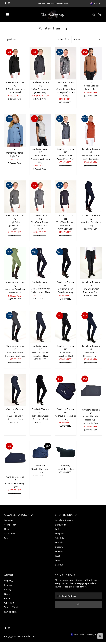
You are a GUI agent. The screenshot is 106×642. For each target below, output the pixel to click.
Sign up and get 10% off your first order (53, 3)
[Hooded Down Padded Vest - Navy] (65, 130)
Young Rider (10, 524)
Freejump (59, 533)
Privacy (7, 589)
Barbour (59, 564)
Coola (57, 560)
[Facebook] (5, 3)
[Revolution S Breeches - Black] (65, 327)
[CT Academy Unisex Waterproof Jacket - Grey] (65, 63)
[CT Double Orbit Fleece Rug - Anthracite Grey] (91, 390)
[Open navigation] (16, 14)
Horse (7, 529)
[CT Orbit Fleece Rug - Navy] (15, 457)
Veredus (59, 551)
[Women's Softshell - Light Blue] (15, 130)
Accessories (9, 533)
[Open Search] (93, 14)
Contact (7, 598)
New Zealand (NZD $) (84, 634)
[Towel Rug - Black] (65, 452)
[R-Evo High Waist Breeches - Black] (40, 390)
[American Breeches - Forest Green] (15, 263)
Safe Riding (60, 538)
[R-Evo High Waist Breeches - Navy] (15, 390)
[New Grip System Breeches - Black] (91, 263)
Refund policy (10, 611)
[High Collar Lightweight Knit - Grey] (15, 196)
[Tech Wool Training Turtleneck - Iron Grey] (40, 196)
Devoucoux (60, 524)
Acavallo (59, 542)
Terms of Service (12, 607)
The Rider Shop (29, 636)
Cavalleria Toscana (64, 520)
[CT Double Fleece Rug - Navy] (65, 390)
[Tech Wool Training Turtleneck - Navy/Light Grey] (65, 196)
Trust (57, 555)
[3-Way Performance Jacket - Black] (15, 63)
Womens (8, 520)
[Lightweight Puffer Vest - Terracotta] (91, 130)
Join (78, 604)
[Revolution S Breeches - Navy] (91, 327)
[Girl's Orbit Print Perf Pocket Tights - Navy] (40, 263)
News (7, 593)
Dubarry (59, 546)
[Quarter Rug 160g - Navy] (40, 452)
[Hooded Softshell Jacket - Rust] (91, 63)
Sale (6, 538)
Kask (57, 529)
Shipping (8, 580)
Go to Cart (9, 602)
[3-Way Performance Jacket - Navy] (40, 63)
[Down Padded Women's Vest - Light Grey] (40, 130)
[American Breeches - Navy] (91, 196)
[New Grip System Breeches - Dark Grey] (15, 327)
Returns (8, 585)
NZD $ (95, 3)
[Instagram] (9, 3)
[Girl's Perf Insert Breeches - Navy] (65, 263)
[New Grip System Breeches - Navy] (40, 327)
